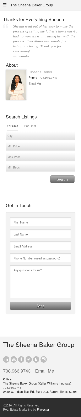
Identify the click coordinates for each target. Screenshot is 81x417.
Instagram (43, 359)
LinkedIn (6, 359)
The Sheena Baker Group (31, 4)
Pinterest (29, 359)
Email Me (35, 83)
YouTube (14, 359)
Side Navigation (5, 5)
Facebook (21, 359)
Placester (43, 409)
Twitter (36, 359)
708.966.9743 (48, 77)
